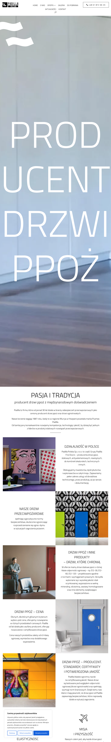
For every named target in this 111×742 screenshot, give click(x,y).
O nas (42, 5)
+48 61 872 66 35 (97, 5)
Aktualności (50, 9)
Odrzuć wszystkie (25, 733)
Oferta (50, 5)
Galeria (61, 5)
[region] (28, 724)
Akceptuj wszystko (41, 733)
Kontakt (62, 9)
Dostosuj (12, 733)
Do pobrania (72, 5)
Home (35, 5)
